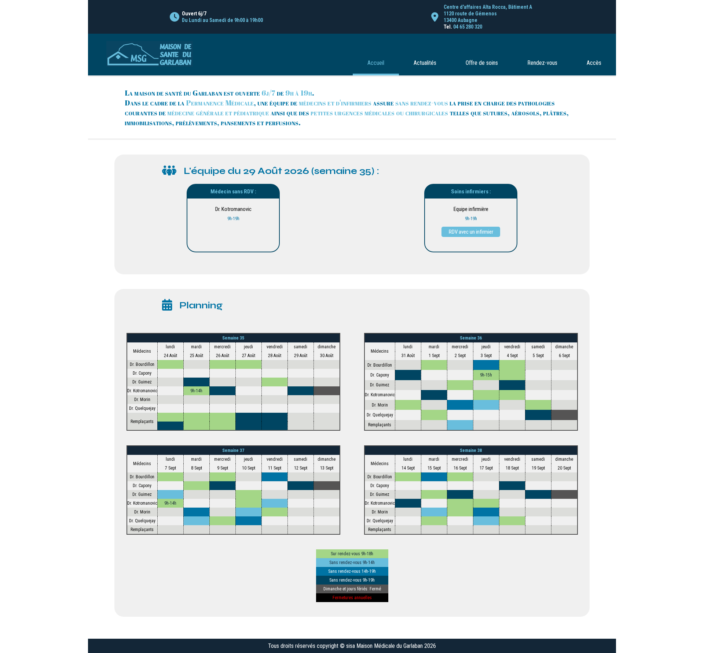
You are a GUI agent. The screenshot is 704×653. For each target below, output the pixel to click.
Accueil (375, 62)
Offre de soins (482, 62)
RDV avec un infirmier (471, 232)
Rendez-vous (542, 62)
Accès (594, 62)
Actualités (425, 62)
